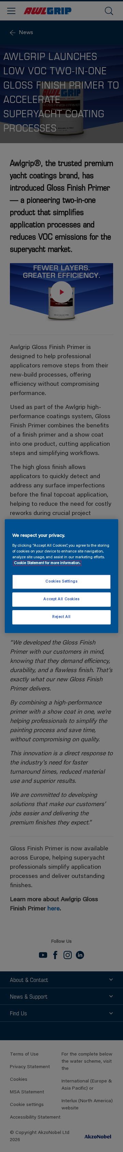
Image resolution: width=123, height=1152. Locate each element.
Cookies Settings (61, 581)
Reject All (61, 617)
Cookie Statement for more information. (47, 563)
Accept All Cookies (61, 599)
